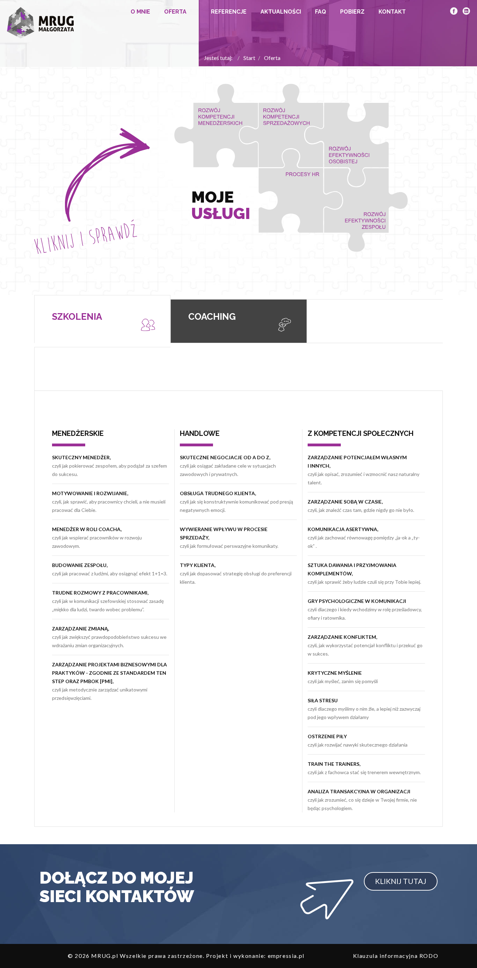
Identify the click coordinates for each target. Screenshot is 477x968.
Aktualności (280, 11)
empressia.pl (286, 955)
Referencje (229, 11)
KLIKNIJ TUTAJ (400, 881)
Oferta (175, 11)
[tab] (102, 319)
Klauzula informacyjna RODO (396, 955)
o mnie (140, 11)
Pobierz (352, 11)
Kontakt (392, 11)
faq (320, 11)
